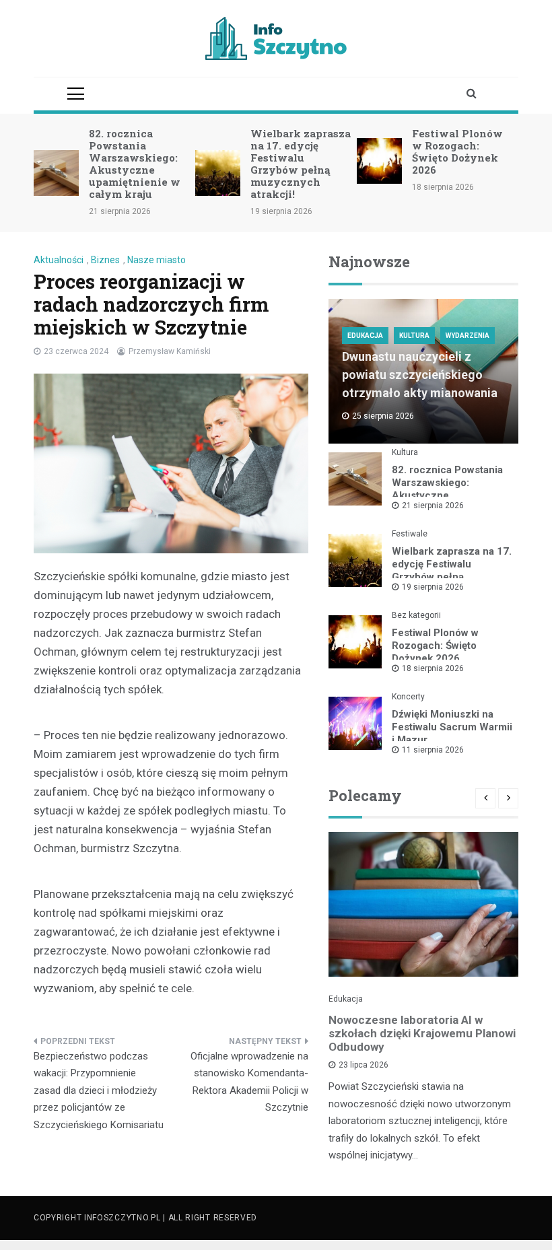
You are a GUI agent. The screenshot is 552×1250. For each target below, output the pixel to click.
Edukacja (365, 335)
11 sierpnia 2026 (433, 750)
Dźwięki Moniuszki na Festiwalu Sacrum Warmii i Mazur (452, 727)
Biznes (105, 259)
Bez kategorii (416, 615)
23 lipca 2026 (363, 1065)
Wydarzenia (467, 335)
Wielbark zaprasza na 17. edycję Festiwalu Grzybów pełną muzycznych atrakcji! (300, 164)
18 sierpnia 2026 (433, 668)
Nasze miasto (156, 259)
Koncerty (408, 696)
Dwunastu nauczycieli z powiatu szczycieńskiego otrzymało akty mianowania (419, 374)
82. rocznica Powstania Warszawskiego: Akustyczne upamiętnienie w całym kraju (134, 164)
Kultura (414, 335)
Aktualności (58, 259)
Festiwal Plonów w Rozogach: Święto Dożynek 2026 (457, 151)
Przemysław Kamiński (170, 351)
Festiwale (409, 534)
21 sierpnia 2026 (433, 505)
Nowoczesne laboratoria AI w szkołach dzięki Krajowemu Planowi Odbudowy (422, 1033)
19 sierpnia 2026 (433, 587)
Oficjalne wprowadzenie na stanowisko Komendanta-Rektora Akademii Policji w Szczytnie (249, 1082)
